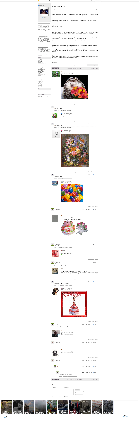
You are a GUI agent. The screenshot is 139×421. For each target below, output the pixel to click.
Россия (39, 66)
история (47, 39)
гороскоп (39, 84)
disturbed (42, 24)
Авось (61, 0)
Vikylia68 (63, 288)
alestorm (47, 23)
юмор (43, 54)
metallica (48, 27)
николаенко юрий (44, 43)
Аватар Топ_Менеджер (44, 12)
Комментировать (55, 68)
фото (39, 52)
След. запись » (79, 68)
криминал (46, 40)
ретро (42, 50)
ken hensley (44, 26)
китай (42, 40)
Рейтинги (56, 0)
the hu (49, 29)
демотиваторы (41, 36)
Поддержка (91, 0)
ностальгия (40, 46)
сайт (47, 50)
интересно (40, 38)
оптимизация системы (43, 47)
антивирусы (40, 32)
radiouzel (63, 113)
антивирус (44, 31)
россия (45, 50)
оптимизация (46, 46)
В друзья (44, 17)
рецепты (39, 86)
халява (42, 52)
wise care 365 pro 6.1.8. (41, 30)
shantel (39, 29)
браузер (43, 33)
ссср (41, 51)
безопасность (45, 32)
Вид (93, 1)
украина (48, 51)
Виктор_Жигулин (60, 366)
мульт (46, 42)
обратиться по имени (69, 113)
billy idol (39, 24)
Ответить (89, 103)
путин (39, 50)
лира (39, 41)
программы (41, 49)
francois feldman (45, 25)
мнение (48, 41)
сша (46, 51)
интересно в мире (41, 63)
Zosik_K (63, 250)
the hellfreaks (46, 29)
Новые (97, 68)
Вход (51, 0)
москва (39, 42)
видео (46, 33)
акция (46, 30)
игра (45, 37)
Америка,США (40, 71)
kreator (47, 26)
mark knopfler (45, 27)
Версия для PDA (125, 416)
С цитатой (92, 103)
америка (40, 31)
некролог (40, 43)
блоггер (39, 33)
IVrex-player (64, 268)
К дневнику (74, 68)
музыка (43, 42)
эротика (39, 80)
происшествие (47, 49)
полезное (40, 48)
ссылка (71, 73)
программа (44, 48)
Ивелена (63, 130)
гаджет (39, 82)
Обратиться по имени (68, 110)
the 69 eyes (42, 29)
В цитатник (96, 103)
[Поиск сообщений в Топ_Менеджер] (48, 90)
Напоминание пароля (66, 387)
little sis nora (41, 27)
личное (41, 41)
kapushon (41, 26)
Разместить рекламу (125, 417)
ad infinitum (44, 23)
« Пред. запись (69, 68)
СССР (39, 72)
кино (39, 40)
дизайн (39, 37)
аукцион (39, 85)
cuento (63, 181)
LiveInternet (40, 1)
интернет (43, 39)
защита (42, 37)
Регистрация (47, 0)
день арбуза (46, 36)
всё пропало (40, 78)
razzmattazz (40, 28)
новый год (44, 44)
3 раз (56, 62)
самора (39, 51)
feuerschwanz (40, 25)
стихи (44, 51)
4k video (40, 23)
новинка (40, 44)
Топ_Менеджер (57, 174)
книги (44, 40)
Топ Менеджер (38, 5)
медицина (45, 41)
